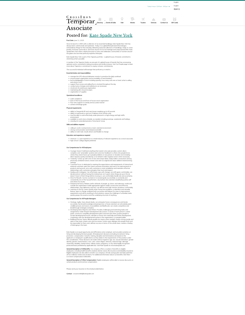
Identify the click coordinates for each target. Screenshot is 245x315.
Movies (132, 23)
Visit (122, 23)
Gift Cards (174, 23)
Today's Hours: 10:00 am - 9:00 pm (157, 6)
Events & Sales (111, 23)
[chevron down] (169, 6)
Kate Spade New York (111, 35)
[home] (78, 19)
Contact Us (164, 23)
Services (153, 23)
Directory (100, 23)
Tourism (143, 23)
